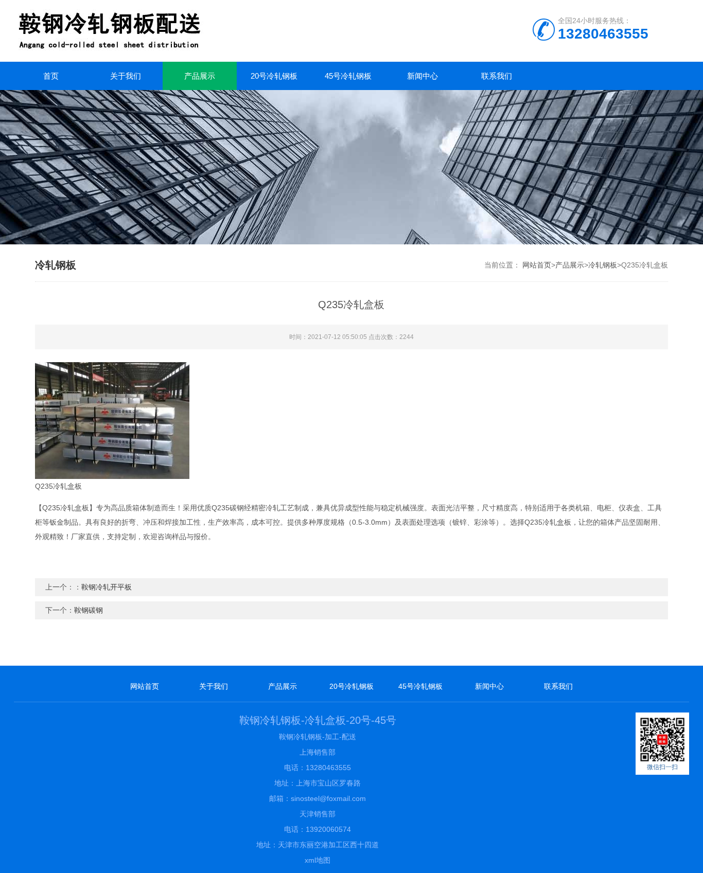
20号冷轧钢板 (274, 76)
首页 (51, 76)
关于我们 (125, 76)
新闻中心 (422, 76)
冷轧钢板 (602, 265)
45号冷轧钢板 (348, 76)
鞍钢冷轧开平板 (106, 587)
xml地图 (317, 860)
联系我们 (496, 76)
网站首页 (536, 265)
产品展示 (199, 76)
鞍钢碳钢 (88, 610)
